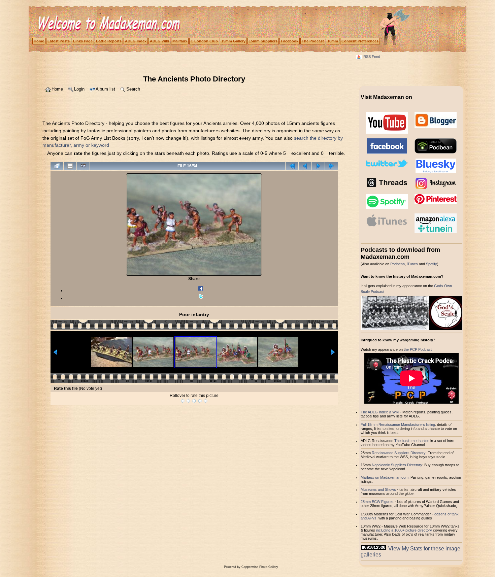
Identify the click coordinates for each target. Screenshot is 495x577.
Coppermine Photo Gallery (259, 567)
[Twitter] (200, 298)
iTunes (412, 264)
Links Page (83, 41)
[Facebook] (200, 290)
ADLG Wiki (159, 41)
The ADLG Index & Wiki (380, 412)
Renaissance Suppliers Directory (399, 453)
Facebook (289, 41)
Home (39, 41)
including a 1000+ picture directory (404, 530)
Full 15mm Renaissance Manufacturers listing (398, 424)
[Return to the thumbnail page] (57, 166)
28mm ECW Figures (377, 502)
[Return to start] (292, 166)
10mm (332, 41)
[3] (194, 401)
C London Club (204, 41)
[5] (205, 401)
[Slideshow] (83, 166)
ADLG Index (135, 41)
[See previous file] (305, 166)
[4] (199, 401)
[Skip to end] (331, 166)
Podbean (397, 264)
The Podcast (313, 41)
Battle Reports (109, 41)
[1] (182, 401)
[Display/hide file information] (70, 166)
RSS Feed (371, 57)
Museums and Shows (378, 489)
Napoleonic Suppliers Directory (397, 465)
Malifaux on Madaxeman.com (384, 477)
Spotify (431, 264)
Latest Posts (58, 41)
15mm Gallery (233, 41)
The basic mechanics (412, 441)
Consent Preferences (359, 41)
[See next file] (318, 166)
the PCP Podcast (418, 349)
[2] (188, 401)
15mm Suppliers (263, 41)
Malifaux (179, 41)
